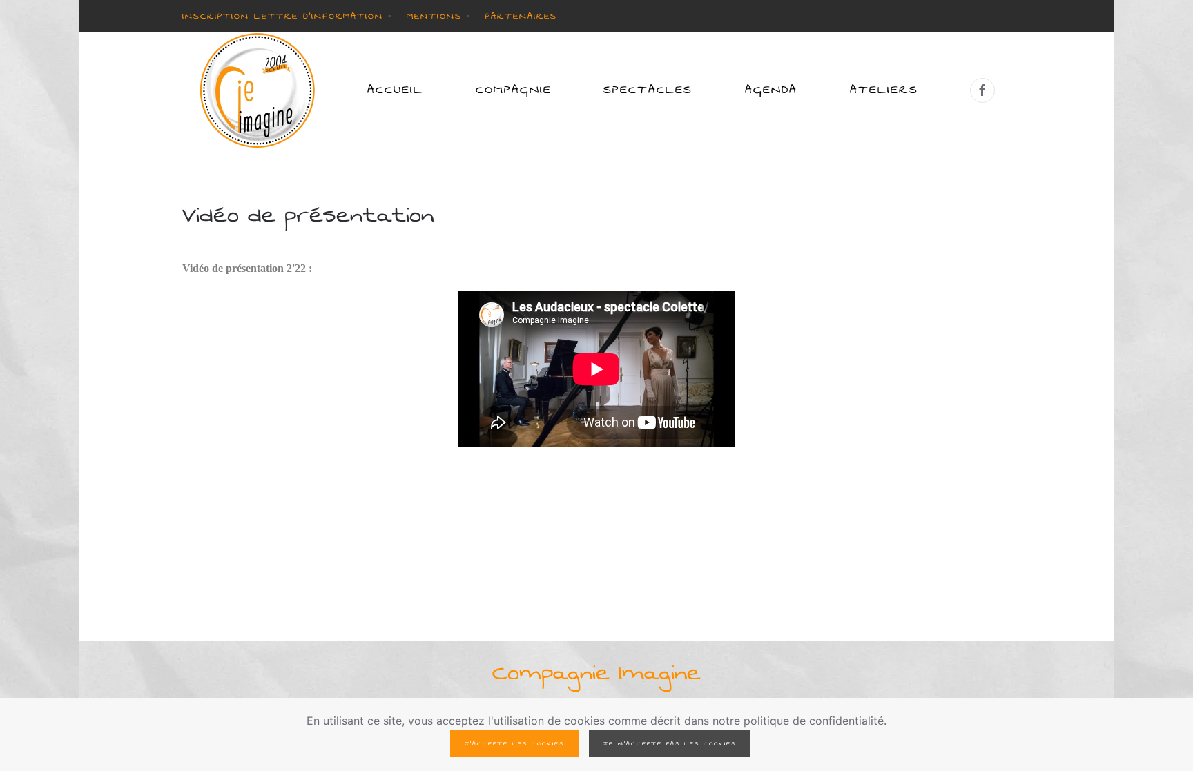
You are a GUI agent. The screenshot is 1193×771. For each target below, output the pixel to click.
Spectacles (647, 90)
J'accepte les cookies (514, 743)
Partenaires (521, 16)
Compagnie (514, 90)
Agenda (771, 90)
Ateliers (884, 90)
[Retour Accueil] (256, 90)
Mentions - (439, 16)
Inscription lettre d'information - (287, 16)
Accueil (395, 90)
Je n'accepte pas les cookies (669, 743)
